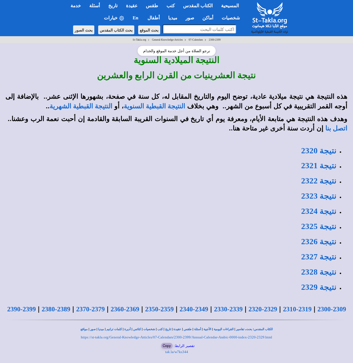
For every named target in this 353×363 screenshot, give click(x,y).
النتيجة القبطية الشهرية (81, 106)
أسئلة (197, 329)
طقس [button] (152, 5)
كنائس (137, 329)
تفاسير (240, 329)
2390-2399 (21, 309)
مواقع (84, 329)
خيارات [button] (111, 17)
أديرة (127, 329)
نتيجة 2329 (318, 287)
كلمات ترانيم (114, 329)
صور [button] (190, 17)
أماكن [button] (207, 17)
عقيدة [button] (132, 5)
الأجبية (207, 329)
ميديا (101, 329)
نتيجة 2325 (318, 226)
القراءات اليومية (224, 329)
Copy (167, 345)
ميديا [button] (172, 17)
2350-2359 (159, 309)
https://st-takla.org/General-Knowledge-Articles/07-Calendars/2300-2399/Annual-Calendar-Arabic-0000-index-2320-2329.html (176, 337)
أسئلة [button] (94, 5)
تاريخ (168, 329)
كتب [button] (171, 5)
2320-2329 (262, 309)
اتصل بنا (336, 128)
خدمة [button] (76, 5)
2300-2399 (215, 39)
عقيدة (177, 329)
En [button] (136, 17)
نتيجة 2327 (318, 256)
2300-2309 (331, 309)
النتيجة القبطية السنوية (154, 106)
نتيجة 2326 (318, 241)
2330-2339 (228, 309)
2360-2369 (125, 309)
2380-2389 (56, 309)
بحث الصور (84, 30)
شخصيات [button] (232, 17)
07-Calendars (196, 39)
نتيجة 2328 (318, 271)
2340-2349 (194, 309)
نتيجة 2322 (318, 180)
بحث (249, 329)
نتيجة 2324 (318, 211)
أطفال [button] (154, 17)
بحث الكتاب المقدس (116, 30)
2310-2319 (297, 309)
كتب (160, 329)
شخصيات (149, 329)
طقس (188, 329)
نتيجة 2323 (318, 195)
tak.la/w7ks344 (176, 352)
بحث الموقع (149, 30)
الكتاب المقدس (263, 329)
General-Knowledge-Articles (167, 39)
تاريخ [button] (113, 5)
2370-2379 (90, 309)
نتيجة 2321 (318, 165)
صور (93, 329)
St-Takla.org (139, 39)
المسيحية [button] (230, 5)
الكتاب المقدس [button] (198, 5)
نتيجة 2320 (318, 150)
